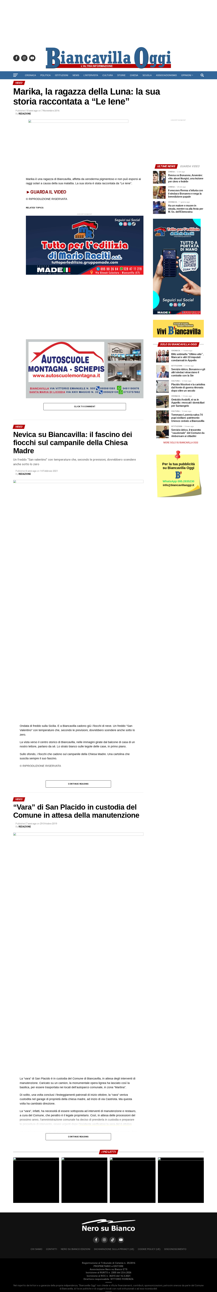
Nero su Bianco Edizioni (75, 1249)
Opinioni (186, 75)
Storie (121, 75)
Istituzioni (61, 75)
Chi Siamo (36, 1249)
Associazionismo (166, 75)
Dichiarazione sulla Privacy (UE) (114, 1249)
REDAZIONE (25, 113)
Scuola (147, 75)
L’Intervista (91, 75)
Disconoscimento (175, 1249)
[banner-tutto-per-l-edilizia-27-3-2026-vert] (177, 313)
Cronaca (30, 75)
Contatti (51, 1249)
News (76, 75)
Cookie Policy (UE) (149, 1249)
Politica (45, 75)
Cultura (107, 75)
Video (108, 83)
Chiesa (134, 75)
